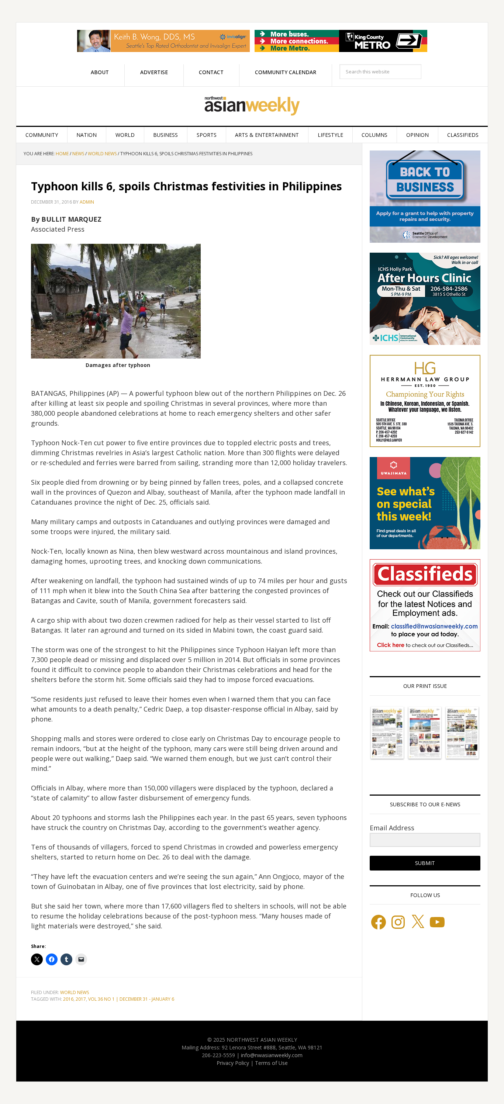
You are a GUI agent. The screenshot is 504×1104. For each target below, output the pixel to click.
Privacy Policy (233, 1062)
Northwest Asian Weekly (252, 106)
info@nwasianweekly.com (272, 1055)
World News (74, 992)
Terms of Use (271, 1062)
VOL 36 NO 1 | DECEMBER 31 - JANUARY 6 (131, 999)
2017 (81, 999)
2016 (68, 999)
